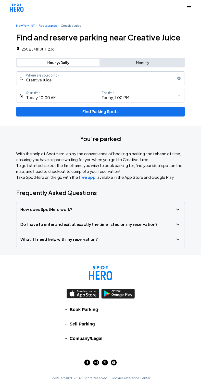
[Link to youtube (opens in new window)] (114, 363)
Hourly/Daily (58, 62)
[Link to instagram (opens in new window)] (96, 363)
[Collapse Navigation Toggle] (189, 8)
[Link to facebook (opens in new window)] (87, 363)
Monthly (142, 62)
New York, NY (25, 25)
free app (87, 177)
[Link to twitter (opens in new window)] (105, 363)
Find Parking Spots (100, 111)
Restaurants (48, 25)
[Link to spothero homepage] (100, 273)
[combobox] (100, 78)
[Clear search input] (179, 78)
